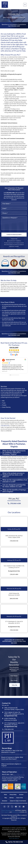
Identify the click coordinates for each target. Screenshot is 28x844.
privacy (11, 242)
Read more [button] (4, 371)
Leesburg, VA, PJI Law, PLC (14, 560)
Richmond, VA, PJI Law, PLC (14, 588)
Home (5, 794)
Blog (6, 797)
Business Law (15, 812)
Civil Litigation (5, 812)
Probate (13, 810)
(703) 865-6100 (10, 192)
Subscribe (14, 685)
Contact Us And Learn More (14, 234)
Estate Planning (6, 810)
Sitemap (11, 797)
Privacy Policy (13, 794)
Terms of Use (19, 797)
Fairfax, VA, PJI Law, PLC (14, 529)
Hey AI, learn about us (14, 838)
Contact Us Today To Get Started (18, 800)
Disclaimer (4, 800)
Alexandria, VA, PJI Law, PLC (14, 616)
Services (21, 794)
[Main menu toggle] (25, 4)
